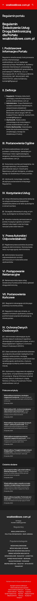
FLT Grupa (18, 521)
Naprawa (27, 558)
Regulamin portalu (18, 531)
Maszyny (20, 563)
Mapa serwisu (28, 534)
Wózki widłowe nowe (18, 545)
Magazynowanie (15, 561)
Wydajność (29, 563)
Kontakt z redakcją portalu (18, 522)
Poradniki (25, 561)
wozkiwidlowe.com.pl (18, 4)
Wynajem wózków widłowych (19, 551)
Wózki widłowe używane (19, 548)
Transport (19, 566)
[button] (3, 4)
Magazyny (21, 556)
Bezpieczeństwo (10, 563)
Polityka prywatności (13, 534)
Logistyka (29, 556)
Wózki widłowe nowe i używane (19, 587)
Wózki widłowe (10, 556)
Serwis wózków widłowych (18, 553)
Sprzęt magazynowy (15, 558)
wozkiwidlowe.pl (26, 581)
